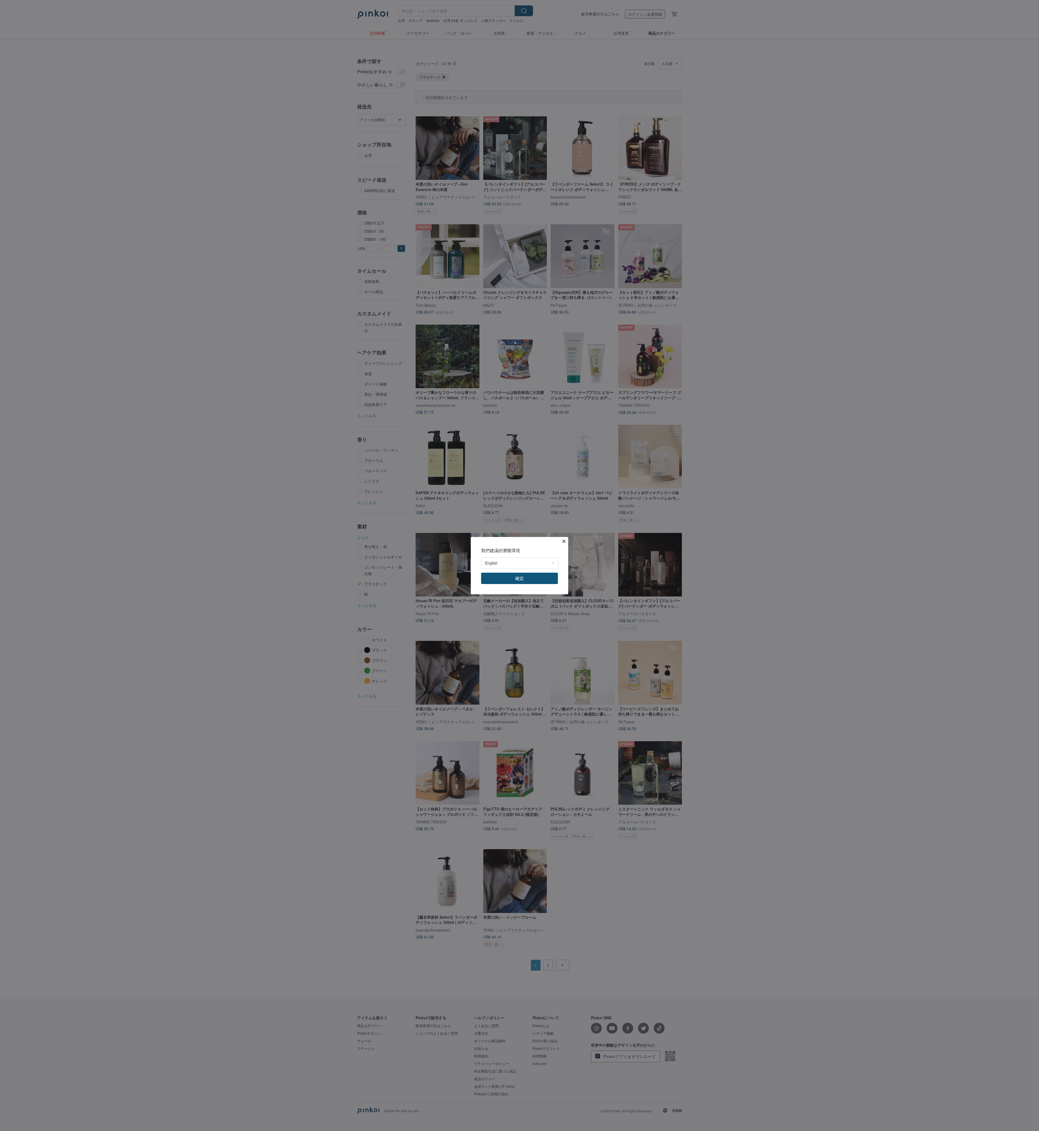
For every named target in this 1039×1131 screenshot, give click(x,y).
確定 (519, 578)
